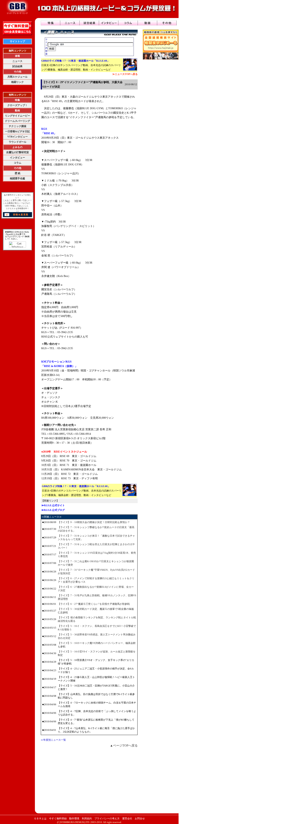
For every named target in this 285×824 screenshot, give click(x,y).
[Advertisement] (89, 780)
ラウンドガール (17, 141)
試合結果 (17, 66)
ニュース (17, 61)
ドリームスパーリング (17, 120)
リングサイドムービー (17, 115)
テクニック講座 (17, 126)
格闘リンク (17, 82)
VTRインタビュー (17, 136)
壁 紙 (17, 173)
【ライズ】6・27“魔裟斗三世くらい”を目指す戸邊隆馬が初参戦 (94, 603)
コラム (17, 162)
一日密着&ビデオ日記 (17, 131)
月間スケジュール (17, 76)
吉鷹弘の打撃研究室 (17, 152)
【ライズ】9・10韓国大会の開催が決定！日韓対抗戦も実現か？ (94, 522)
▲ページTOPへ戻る (124, 745)
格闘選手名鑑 (17, 178)
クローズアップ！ (17, 105)
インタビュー (17, 157)
